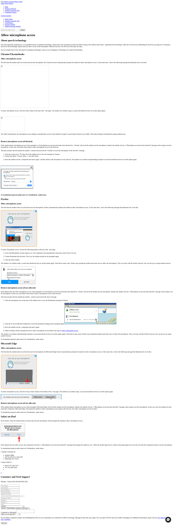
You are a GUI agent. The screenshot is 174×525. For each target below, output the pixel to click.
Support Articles (10, 24)
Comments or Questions (8, 512)
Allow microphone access (70, 330)
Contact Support (6, 16)
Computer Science (11, 12)
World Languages (10, 9)
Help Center (9, 19)
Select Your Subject (7, 3)
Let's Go (4, 523)
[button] (168, 519)
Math (6, 7)
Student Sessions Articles (13, 26)
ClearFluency (9, 23)
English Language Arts (12, 10)
